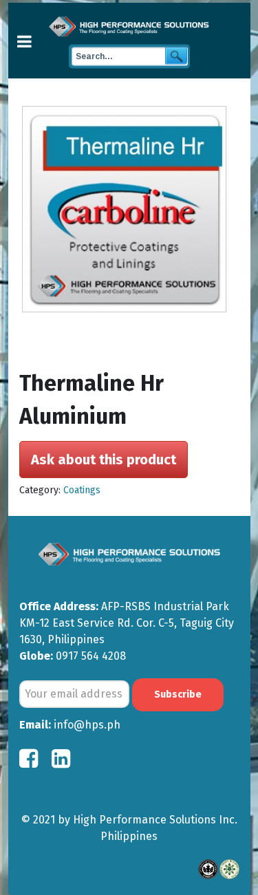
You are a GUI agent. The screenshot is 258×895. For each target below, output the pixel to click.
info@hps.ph (87, 724)
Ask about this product (103, 459)
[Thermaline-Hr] (130, 209)
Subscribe (178, 694)
